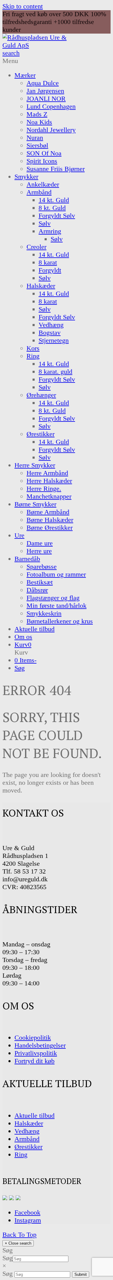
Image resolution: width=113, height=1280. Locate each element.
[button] (22, 644)
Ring (20, 1154)
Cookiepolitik (32, 1037)
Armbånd (26, 1139)
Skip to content (22, 6)
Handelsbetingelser (40, 1045)
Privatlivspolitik (35, 1053)
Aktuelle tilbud (34, 1115)
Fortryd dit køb (34, 1061)
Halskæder (28, 1123)
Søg (7, 1258)
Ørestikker (28, 1146)
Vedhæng (26, 1131)
